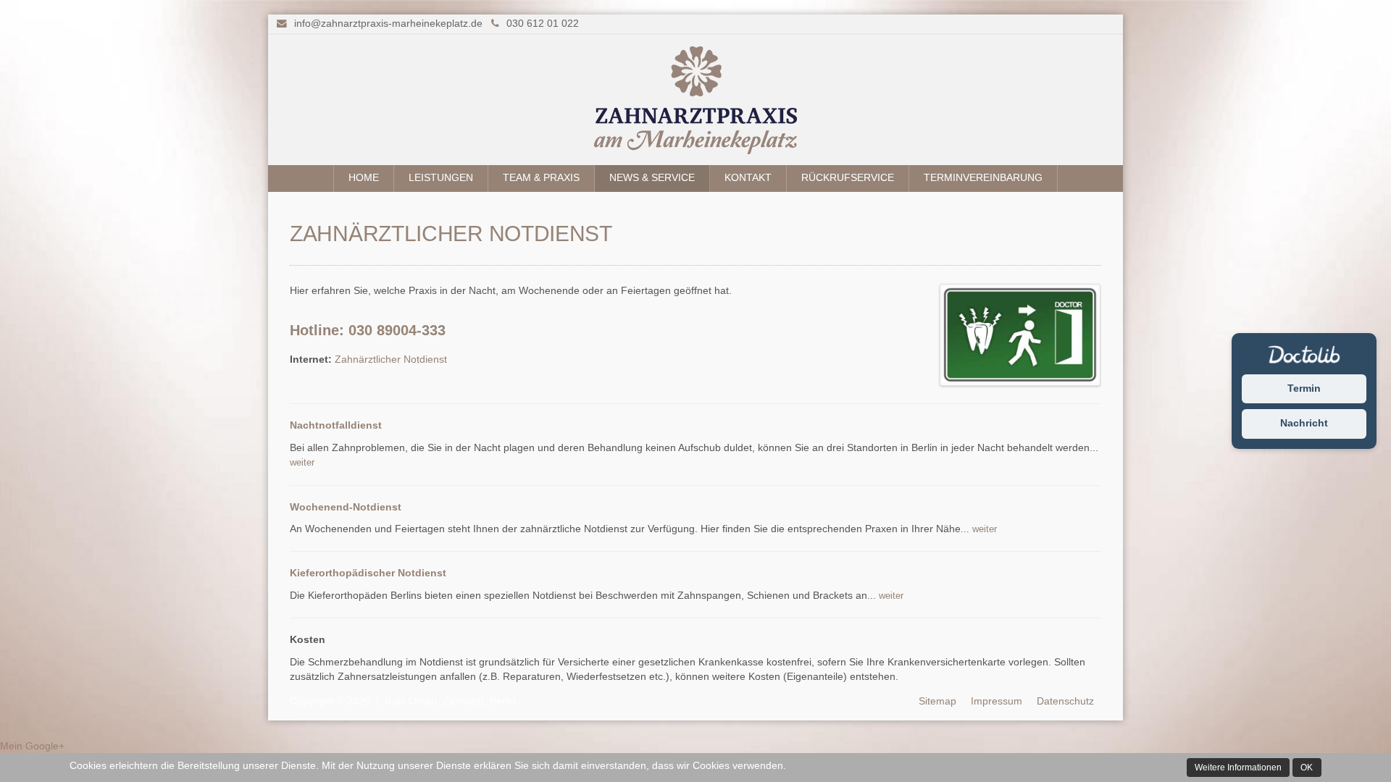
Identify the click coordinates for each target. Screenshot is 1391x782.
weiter (302, 462)
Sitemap (937, 701)
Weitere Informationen (1238, 767)
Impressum (996, 701)
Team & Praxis (541, 177)
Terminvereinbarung (983, 177)
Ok (1306, 767)
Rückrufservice (847, 177)
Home (363, 177)
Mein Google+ (32, 746)
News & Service (652, 177)
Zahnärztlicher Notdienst (391, 359)
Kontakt (748, 177)
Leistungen (441, 177)
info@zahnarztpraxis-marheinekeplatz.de (388, 23)
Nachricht (1304, 424)
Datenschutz (1065, 701)
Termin (1304, 388)
